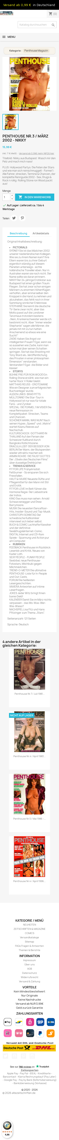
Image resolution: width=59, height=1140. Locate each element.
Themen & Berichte (29, 950)
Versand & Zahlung (29, 981)
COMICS (29, 933)
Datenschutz (29, 972)
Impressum (29, 960)
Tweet (14, 218)
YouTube (14, 1056)
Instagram (32, 1056)
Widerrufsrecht (29, 977)
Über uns (29, 964)
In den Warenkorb (35, 197)
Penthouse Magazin (36, 50)
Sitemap (29, 941)
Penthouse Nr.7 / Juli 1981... (30, 693)
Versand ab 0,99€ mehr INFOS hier (36, 153)
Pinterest (22, 218)
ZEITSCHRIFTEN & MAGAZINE (30, 928)
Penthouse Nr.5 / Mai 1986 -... (29, 818)
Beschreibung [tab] (18, 233)
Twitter (5, 1056)
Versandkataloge (29, 937)
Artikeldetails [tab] (41, 233)
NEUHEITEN (29, 924)
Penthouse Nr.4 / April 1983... (29, 756)
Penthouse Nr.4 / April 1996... (29, 881)
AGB (29, 968)
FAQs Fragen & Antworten (29, 945)
